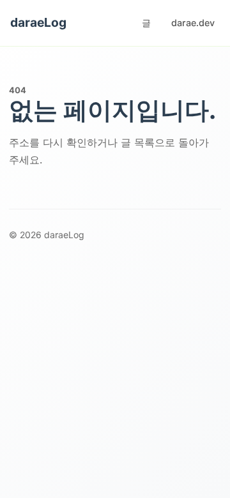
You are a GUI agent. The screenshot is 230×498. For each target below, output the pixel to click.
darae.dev (193, 22)
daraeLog (38, 22)
